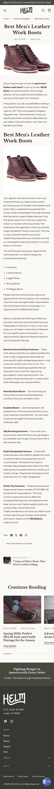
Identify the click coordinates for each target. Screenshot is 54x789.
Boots (6, 735)
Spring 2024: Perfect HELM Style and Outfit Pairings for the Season (19, 637)
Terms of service (38, 776)
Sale (5, 752)
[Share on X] (16, 535)
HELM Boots (16, 784)
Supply (6, 746)
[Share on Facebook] (11, 535)
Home (6, 19)
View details (9, 646)
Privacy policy (23, 776)
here (16, 522)
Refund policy (8, 776)
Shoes (6, 741)
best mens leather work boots (19, 543)
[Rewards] (46, 782)
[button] (4, 10)
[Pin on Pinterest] (20, 535)
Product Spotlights (21, 19)
